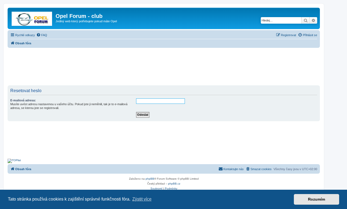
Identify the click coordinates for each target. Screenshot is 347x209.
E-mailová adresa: (23, 100)
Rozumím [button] (316, 199)
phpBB (150, 178)
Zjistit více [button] (142, 199)
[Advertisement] (164, 67)
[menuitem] (41, 35)
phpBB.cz (174, 183)
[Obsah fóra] (32, 17)
